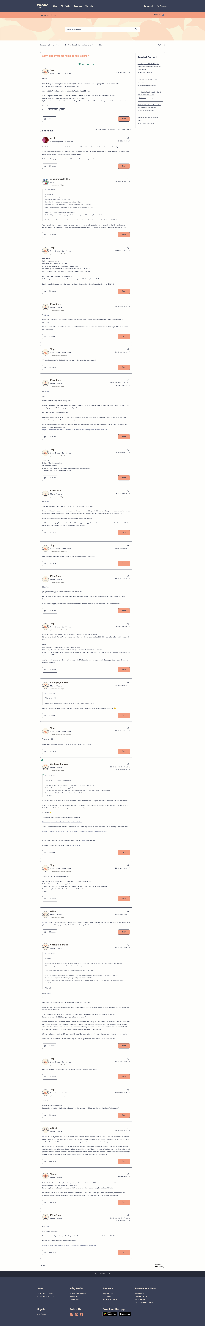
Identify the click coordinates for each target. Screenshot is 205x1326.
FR (151, 15)
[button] (44, 119)
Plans (62, 109)
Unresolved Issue (109, 1299)
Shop (55, 6)
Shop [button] (40, 1288)
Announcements (144, 85)
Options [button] (161, 45)
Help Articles (107, 1293)
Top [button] (44, 1265)
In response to (58, 185)
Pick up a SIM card (45, 1296)
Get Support (61, 45)
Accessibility (140, 1293)
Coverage (77, 6)
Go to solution (88, 64)
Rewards (74, 1296)
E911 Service (140, 1299)
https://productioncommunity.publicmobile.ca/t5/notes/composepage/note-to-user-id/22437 (74, 430)
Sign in (157, 15)
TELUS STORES (74, 845)
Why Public (65, 6)
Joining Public (53, 109)
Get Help (89, 6)
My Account (162, 6)
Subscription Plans (45, 1293)
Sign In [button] (41, 1309)
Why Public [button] (76, 1288)
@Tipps (48, 190)
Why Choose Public (78, 1293)
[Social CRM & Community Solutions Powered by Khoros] (159, 1266)
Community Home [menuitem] (48, 15)
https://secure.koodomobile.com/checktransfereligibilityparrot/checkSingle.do (69, 1245)
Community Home (47, 45)
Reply (124, 119)
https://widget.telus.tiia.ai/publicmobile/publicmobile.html (62, 822)
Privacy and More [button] (145, 1288)
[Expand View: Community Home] (58, 15)
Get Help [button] (107, 1288)
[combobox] (102, 29)
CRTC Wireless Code (144, 1302)
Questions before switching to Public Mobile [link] (85, 45)
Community (149, 6)
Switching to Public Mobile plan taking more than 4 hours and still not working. (149, 66)
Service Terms (141, 1296)
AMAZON (84, 841)
